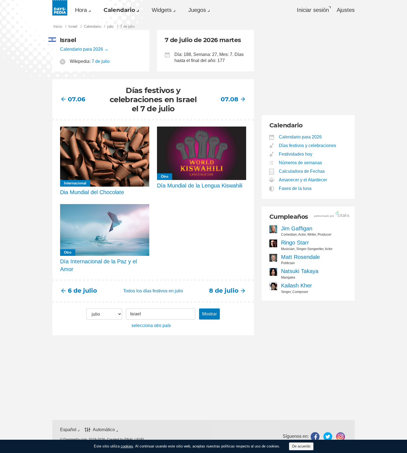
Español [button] (68, 429)
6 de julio (82, 290)
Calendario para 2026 (81, 49)
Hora (81, 10)
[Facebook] (315, 436)
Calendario (119, 10)
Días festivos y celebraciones (307, 145)
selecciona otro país (151, 325)
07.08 (229, 99)
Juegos (197, 10)
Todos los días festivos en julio (153, 291)
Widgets (162, 10)
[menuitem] (81, 10)
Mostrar (209, 314)
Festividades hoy (295, 154)
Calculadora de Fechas (302, 171)
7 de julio (101, 61)
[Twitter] (327, 436)
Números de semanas (300, 162)
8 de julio (223, 290)
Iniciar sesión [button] (313, 10)
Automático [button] (104, 430)
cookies (127, 446)
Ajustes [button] (346, 10)
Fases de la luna (295, 188)
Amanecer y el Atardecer (303, 179)
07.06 (76, 99)
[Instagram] (340, 436)
